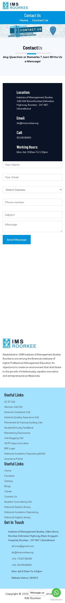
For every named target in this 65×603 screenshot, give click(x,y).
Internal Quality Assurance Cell (21, 417)
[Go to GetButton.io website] (56, 599)
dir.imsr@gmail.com (23, 546)
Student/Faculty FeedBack (18, 427)
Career (8, 491)
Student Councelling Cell (18, 501)
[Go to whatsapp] (56, 592)
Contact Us (10, 496)
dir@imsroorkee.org (22, 552)
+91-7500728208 (22, 558)
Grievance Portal (13, 458)
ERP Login (9, 448)
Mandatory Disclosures (17, 432)
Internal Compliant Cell (17, 412)
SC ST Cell (9, 401)
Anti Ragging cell (13, 438)
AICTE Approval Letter (16, 443)
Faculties (9, 475)
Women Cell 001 (13, 407)
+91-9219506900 (22, 564)
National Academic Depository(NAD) (24, 453)
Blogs (7, 486)
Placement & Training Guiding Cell (23, 422)
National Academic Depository (21, 512)
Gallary (8, 481)
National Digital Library (17, 507)
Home (24, 20)
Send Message (17, 239)
